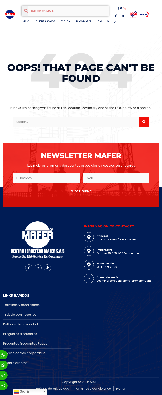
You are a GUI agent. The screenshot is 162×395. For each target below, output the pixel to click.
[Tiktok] (116, 22)
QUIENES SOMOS (45, 21)
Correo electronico (108, 277)
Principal (102, 235)
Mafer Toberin (105, 263)
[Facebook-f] (116, 16)
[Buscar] (144, 122)
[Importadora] (89, 251)
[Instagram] (122, 16)
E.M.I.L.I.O (103, 21)
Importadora (104, 249)
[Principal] (89, 237)
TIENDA (65, 21)
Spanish (25, 391)
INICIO (25, 21)
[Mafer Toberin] (89, 265)
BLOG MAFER (83, 21)
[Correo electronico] (89, 278)
